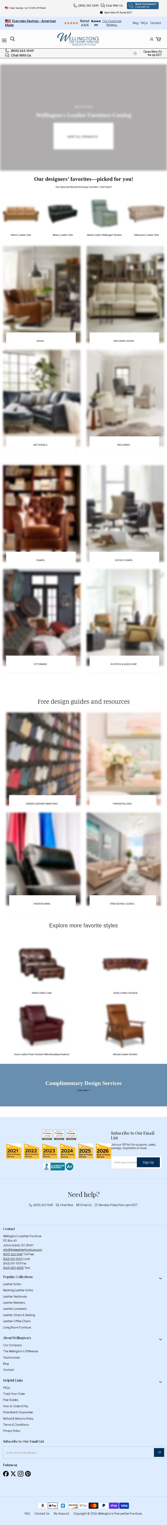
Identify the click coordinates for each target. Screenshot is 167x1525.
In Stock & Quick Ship (124, 664)
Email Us (86, 1205)
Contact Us (41, 1513)
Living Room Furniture (17, 1327)
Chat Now (66, 1205)
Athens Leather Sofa (21, 235)
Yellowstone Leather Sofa (146, 235)
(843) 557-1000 (12, 1259)
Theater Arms (41, 904)
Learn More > (83, 1090)
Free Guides (10, 1400)
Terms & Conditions (16, 1424)
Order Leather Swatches (41, 803)
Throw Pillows (122, 803)
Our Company (12, 1345)
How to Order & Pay (15, 1406)
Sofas (40, 341)
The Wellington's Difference (20, 1351)
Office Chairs (123, 560)
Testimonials (11, 1357)
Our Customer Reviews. (112, 22)
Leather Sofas (12, 1284)
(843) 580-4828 (13, 1268)
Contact (155, 23)
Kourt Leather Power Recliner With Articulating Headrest (41, 1054)
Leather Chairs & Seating (19, 1315)
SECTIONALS (40, 445)
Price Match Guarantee (18, 1412)
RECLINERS (123, 445)
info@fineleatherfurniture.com (22, 1249)
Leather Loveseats (15, 1308)
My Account (61, 1513)
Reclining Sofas (124, 341)
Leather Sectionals (15, 1296)
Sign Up (148, 1162)
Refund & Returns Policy (18, 1418)
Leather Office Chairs (17, 1321)
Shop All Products (82, 136)
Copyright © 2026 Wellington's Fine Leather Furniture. (108, 1513)
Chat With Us (114, 5)
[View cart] (158, 39)
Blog (136, 23)
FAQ (27, 1513)
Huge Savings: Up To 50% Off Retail (27, 8)
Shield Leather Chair (42, 993)
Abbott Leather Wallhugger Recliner (104, 235)
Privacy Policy (11, 1430)
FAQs (144, 23)
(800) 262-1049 (88, 5)
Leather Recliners (14, 1302)
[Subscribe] (159, 1452)
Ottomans (40, 664)
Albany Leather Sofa (63, 235)
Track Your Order (14, 1393)
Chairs (40, 560)
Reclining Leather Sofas (18, 1290)
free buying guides (122, 904)
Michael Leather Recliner (125, 1054)
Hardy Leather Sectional (125, 993)
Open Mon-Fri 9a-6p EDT (118, 12)
